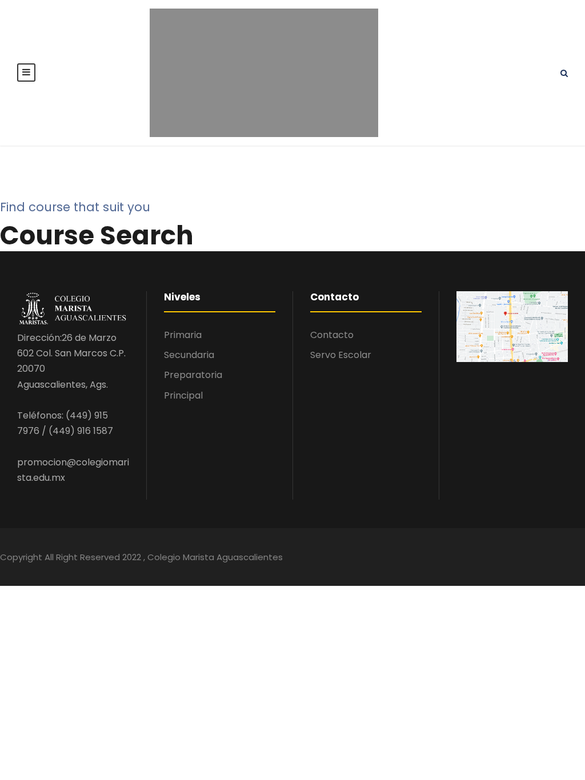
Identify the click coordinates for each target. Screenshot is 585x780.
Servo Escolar (340, 354)
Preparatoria (193, 374)
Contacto (332, 334)
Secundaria (189, 354)
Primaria (183, 334)
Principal (183, 395)
